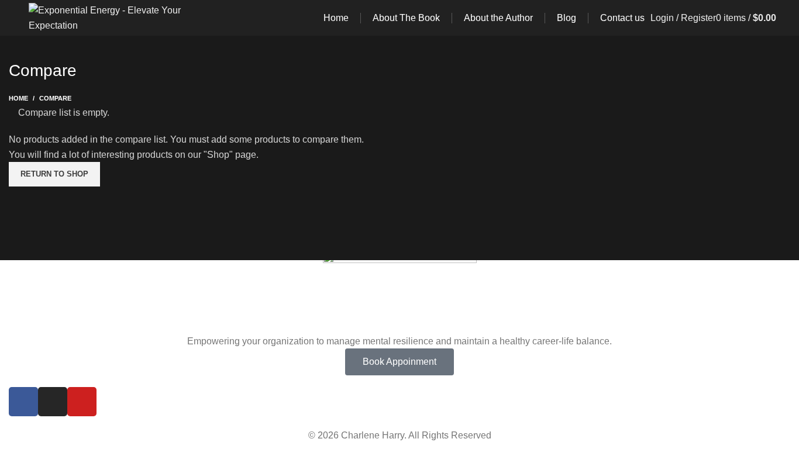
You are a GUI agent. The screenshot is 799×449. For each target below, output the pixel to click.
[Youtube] (82, 401)
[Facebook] (23, 401)
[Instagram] (52, 401)
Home (18, 98)
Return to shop (54, 174)
